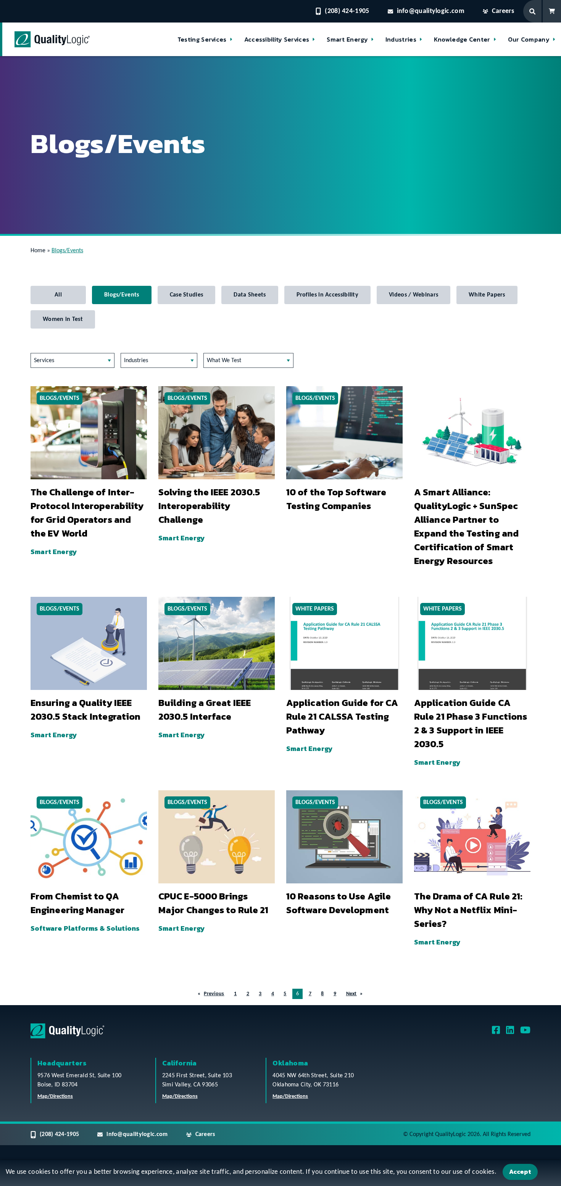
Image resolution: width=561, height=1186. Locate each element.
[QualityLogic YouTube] (525, 1032)
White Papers (487, 295)
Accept (520, 1171)
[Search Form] (533, 11)
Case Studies (186, 295)
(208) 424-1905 (347, 11)
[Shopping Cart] (552, 11)
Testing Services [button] (202, 39)
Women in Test (63, 319)
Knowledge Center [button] (462, 39)
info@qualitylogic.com (430, 11)
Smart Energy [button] (347, 39)
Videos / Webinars (413, 295)
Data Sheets (250, 295)
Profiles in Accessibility (328, 295)
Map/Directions (55, 1096)
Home (38, 251)
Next (351, 994)
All (58, 295)
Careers (503, 11)
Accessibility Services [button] (277, 39)
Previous (214, 994)
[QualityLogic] (52, 39)
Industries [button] (400, 39)
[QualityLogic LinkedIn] (510, 1032)
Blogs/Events (121, 295)
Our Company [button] (529, 39)
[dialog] (280, 1173)
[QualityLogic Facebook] (496, 1032)
